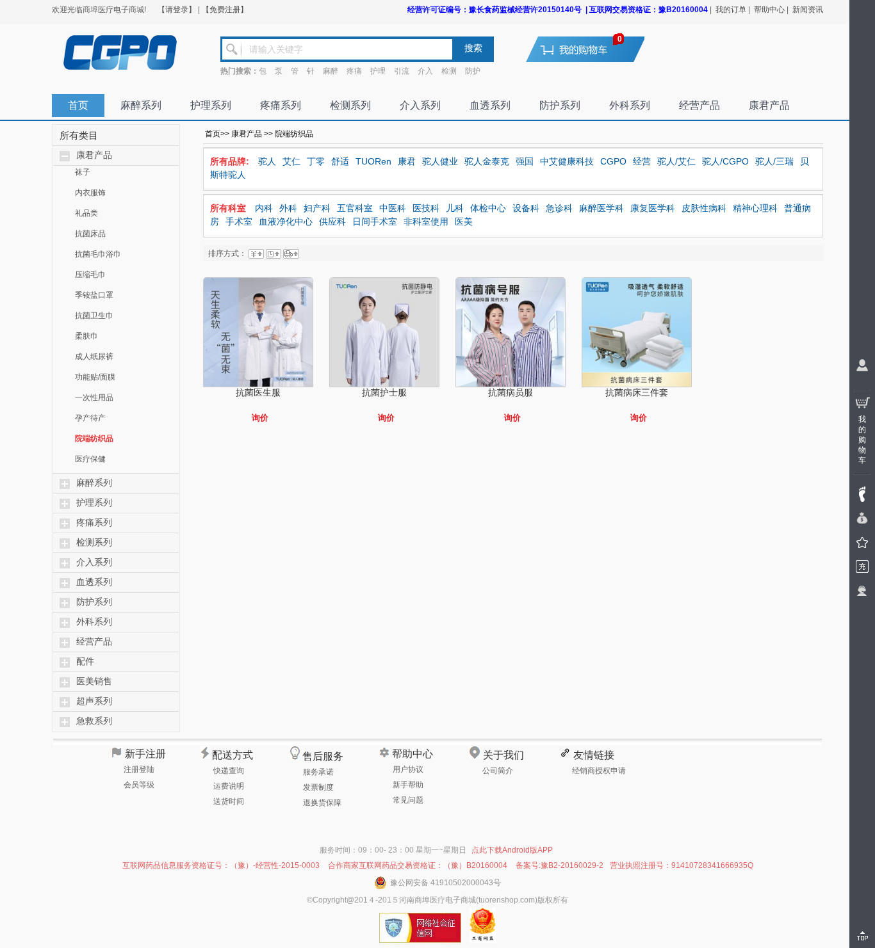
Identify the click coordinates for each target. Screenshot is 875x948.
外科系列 (629, 105)
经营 (642, 161)
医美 (464, 221)
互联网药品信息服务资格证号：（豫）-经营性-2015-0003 (221, 865)
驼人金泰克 (486, 161)
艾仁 (291, 161)
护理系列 (210, 105)
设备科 (525, 208)
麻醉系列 (140, 105)
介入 (425, 71)
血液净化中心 (286, 221)
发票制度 (318, 787)
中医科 (392, 208)
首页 (78, 105)
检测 (449, 71)
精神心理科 (755, 208)
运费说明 (228, 786)
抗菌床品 (90, 233)
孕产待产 (90, 418)
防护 (472, 71)
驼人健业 (440, 161)
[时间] (273, 253)
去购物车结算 (593, 49)
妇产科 (317, 208)
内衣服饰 (90, 192)
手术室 (238, 221)
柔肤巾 (86, 336)
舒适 (340, 161)
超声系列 (94, 701)
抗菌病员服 (510, 392)
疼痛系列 (280, 105)
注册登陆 (139, 769)
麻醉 (330, 71)
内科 (264, 208)
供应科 (332, 221)
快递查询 (228, 770)
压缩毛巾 (90, 274)
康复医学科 (652, 208)
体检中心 (488, 208)
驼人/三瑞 (774, 161)
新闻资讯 (807, 9)
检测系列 (350, 105)
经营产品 (699, 105)
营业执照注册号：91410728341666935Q (681, 865)
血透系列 (490, 105)
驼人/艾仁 (676, 161)
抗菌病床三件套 (636, 392)
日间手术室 (374, 221)
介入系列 (420, 105)
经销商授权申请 (599, 770)
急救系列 (94, 721)
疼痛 (354, 71)
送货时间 (228, 801)
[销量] (291, 253)
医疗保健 (90, 458)
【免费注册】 (225, 9)
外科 (288, 208)
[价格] (256, 253)
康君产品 (769, 105)
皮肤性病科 (704, 208)
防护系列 (559, 105)
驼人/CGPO (725, 161)
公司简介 (497, 770)
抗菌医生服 (258, 392)
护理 (378, 71)
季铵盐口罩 (94, 295)
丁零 (316, 161)
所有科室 (228, 208)
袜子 (82, 172)
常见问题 (408, 800)
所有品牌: (229, 161)
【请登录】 (177, 9)
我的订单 (731, 9)
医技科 (426, 208)
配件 (85, 661)
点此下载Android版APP (512, 850)
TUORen (373, 161)
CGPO (613, 161)
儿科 (455, 208)
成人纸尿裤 (94, 356)
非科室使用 (426, 221)
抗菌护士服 (384, 392)
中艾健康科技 (567, 161)
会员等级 (139, 784)
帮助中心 (769, 9)
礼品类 (86, 213)
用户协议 (408, 769)
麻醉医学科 (601, 208)
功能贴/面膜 (95, 377)
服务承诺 (318, 771)
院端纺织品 (94, 438)
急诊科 (559, 208)
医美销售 (94, 681)
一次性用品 (94, 397)
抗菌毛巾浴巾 (98, 254)
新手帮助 (408, 784)
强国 (525, 161)
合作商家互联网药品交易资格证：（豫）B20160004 (417, 865)
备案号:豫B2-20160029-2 (559, 865)
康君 (407, 161)
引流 (401, 71)
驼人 (267, 161)
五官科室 (355, 208)
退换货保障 (322, 802)
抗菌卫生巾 (94, 315)
